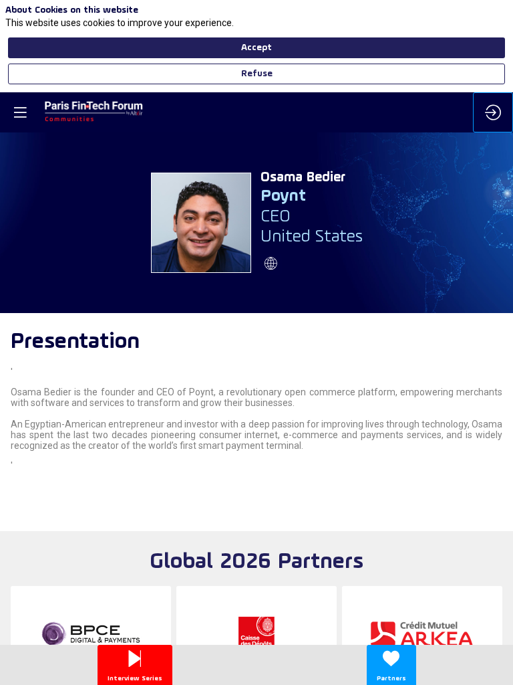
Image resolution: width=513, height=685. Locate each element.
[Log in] (493, 112)
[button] (20, 112)
